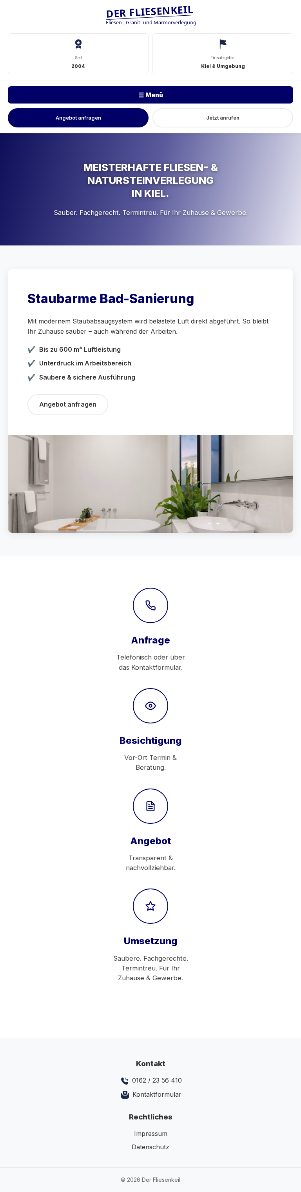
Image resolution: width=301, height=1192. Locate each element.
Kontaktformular (156, 1094)
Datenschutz (150, 1147)
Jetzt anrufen (222, 117)
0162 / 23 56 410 (156, 1080)
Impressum (150, 1133)
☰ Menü (150, 95)
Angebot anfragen (78, 117)
